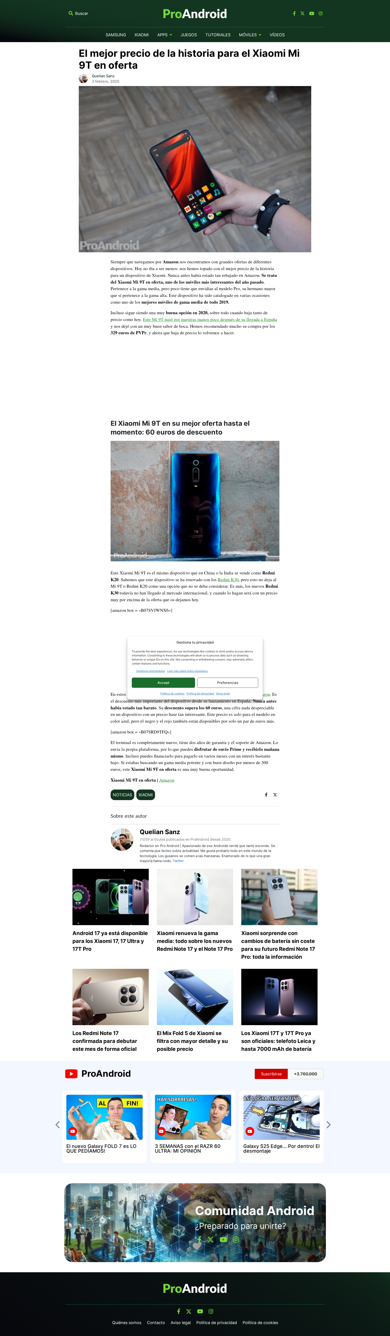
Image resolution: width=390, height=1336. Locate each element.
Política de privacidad (200, 693)
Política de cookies (172, 693)
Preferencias (227, 683)
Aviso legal (223, 693)
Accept (163, 683)
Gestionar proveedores (150, 671)
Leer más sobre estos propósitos (187, 671)
